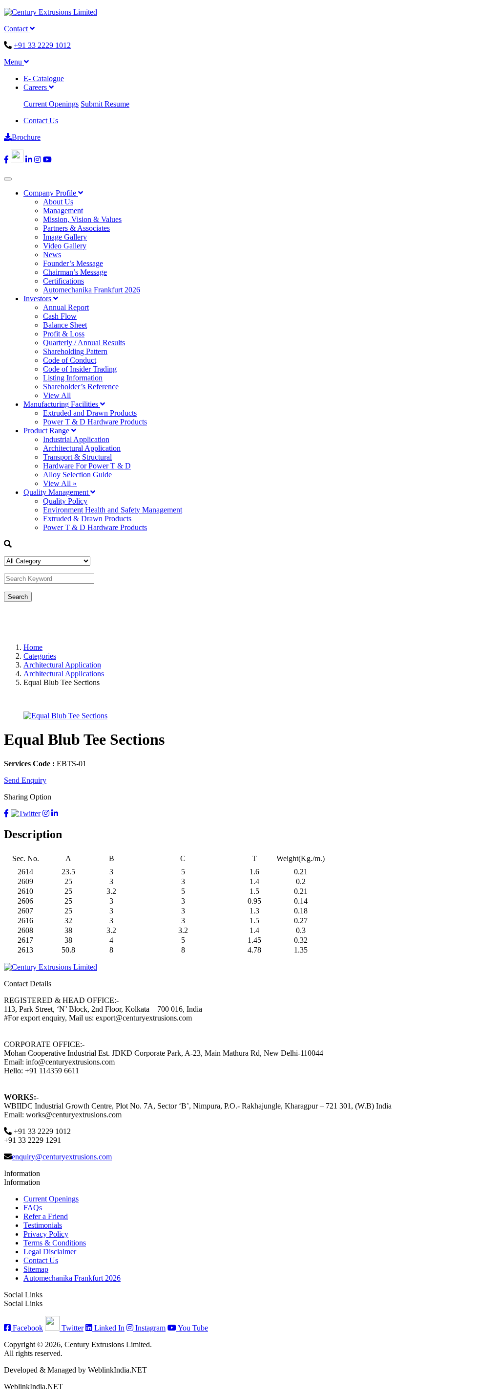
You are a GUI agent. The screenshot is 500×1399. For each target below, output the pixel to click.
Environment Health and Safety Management (112, 510)
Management (63, 210)
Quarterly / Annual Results (84, 342)
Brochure (26, 137)
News (52, 254)
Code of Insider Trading (80, 369)
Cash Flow (60, 316)
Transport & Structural (77, 457)
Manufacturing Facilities (61, 404)
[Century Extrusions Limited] (50, 12)
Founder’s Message (73, 263)
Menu (14, 62)
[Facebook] (6, 159)
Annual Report (66, 307)
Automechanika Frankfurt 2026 (91, 290)
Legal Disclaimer (49, 1251)
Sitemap (35, 1269)
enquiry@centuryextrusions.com (62, 1157)
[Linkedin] (28, 159)
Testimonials (42, 1225)
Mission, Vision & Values (82, 219)
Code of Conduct (69, 360)
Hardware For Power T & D (87, 466)
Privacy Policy (45, 1234)
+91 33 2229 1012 (42, 45)
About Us (58, 202)
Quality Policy (65, 501)
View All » (60, 483)
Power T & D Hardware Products (95, 422)
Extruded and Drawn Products (90, 413)
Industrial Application (76, 439)
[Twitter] (17, 159)
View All (57, 395)
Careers (36, 87)
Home (32, 647)
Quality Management (56, 492)
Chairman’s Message (75, 272)
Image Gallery (65, 237)
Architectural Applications (63, 673)
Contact (17, 28)
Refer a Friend (45, 1216)
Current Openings (51, 104)
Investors (38, 298)
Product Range (47, 430)
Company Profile (50, 193)
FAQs (32, 1207)
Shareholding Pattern (75, 351)
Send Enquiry (25, 780)
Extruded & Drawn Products (87, 518)
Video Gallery (64, 246)
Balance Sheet (65, 325)
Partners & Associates (76, 228)
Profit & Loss (63, 334)
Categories (39, 656)
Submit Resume (105, 104)
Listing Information (73, 378)
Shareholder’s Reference (81, 386)
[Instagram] (37, 159)
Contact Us (40, 120)
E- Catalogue (43, 78)
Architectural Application (82, 448)
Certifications (63, 281)
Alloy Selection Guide (77, 474)
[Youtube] (47, 159)
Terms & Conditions (54, 1243)
